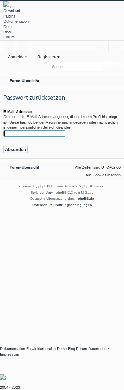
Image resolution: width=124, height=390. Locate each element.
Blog (7, 32)
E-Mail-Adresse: (17, 112)
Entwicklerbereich (41, 349)
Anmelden (17, 57)
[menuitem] (117, 80)
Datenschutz (99, 349)
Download (11, 11)
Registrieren (48, 57)
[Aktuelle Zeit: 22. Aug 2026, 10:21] (108, 80)
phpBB (43, 186)
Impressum (9, 354)
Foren (24, 47)
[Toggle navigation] (13, 7)
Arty (49, 192)
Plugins (9, 16)
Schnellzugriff (11, 47)
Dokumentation (16, 21)
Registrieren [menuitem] (116, 47)
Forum (8, 37)
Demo (8, 27)
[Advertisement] (62, 273)
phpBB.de (86, 198)
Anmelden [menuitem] (103, 47)
